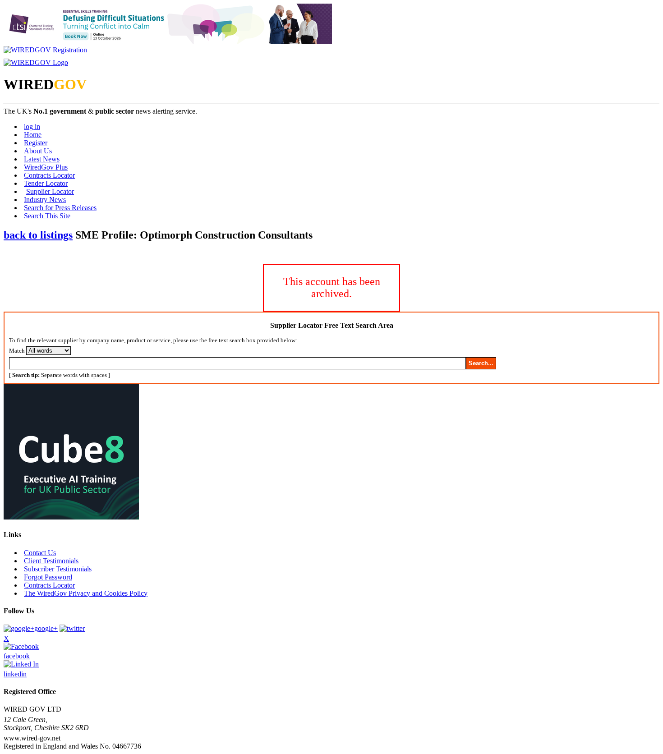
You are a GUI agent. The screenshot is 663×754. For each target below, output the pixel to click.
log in (32, 126)
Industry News (45, 199)
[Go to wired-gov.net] (36, 62)
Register (35, 143)
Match (17, 350)
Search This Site (47, 216)
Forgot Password (48, 577)
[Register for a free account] (45, 50)
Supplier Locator (50, 191)
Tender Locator (46, 183)
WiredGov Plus (46, 167)
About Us (38, 151)
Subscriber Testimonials (58, 569)
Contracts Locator (49, 175)
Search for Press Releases (60, 207)
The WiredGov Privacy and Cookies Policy (85, 593)
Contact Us (40, 552)
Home (32, 134)
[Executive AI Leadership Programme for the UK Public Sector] (71, 517)
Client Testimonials (51, 561)
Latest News (42, 159)
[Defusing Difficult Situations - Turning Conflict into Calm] (168, 42)
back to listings (38, 235)
